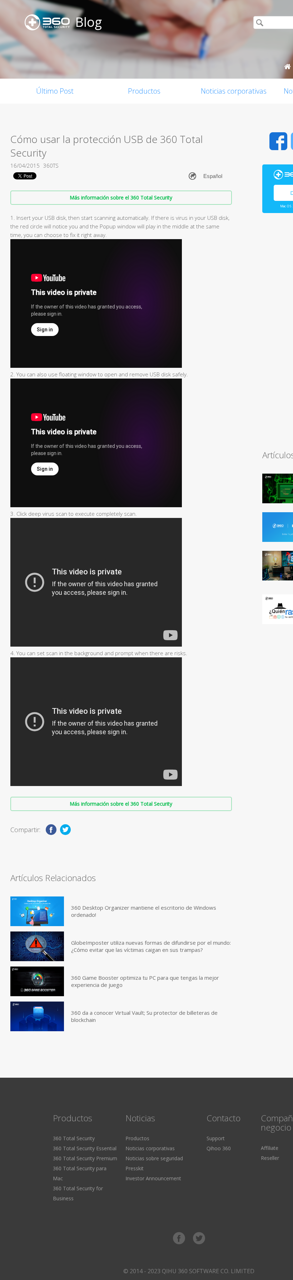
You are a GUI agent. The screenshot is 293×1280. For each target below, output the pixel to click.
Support (216, 1138)
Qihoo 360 (219, 1148)
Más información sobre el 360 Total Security (121, 197)
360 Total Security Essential (84, 1148)
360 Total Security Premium (85, 1158)
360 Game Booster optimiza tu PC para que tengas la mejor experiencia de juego (145, 981)
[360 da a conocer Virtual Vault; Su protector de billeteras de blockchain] (37, 1016)
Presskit (134, 1168)
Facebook (278, 141)
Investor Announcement (153, 1178)
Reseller (270, 1158)
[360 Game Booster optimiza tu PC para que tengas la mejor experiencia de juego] (37, 981)
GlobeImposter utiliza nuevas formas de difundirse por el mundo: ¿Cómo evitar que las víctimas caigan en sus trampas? (151, 946)
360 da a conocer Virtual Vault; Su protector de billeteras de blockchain (144, 1016)
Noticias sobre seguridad (154, 1158)
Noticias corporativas (234, 91)
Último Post (55, 91)
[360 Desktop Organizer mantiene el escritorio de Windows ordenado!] (37, 911)
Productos (144, 91)
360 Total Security (74, 1138)
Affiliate (269, 1148)
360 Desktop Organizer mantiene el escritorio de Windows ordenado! (143, 911)
